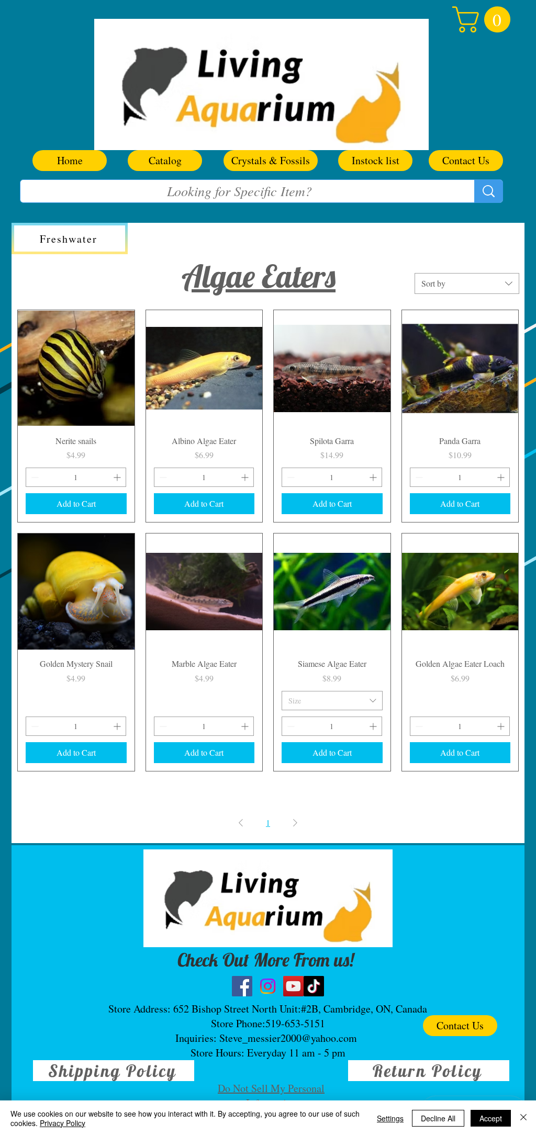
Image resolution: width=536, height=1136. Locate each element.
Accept (490, 1118)
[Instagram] (268, 986)
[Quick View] (76, 368)
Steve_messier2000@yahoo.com (288, 1038)
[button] (484, 19)
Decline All (438, 1118)
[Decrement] (33, 477)
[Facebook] (242, 986)
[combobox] (467, 283)
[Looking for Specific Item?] (488, 191)
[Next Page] (295, 822)
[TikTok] (314, 986)
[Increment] (118, 477)
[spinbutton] (75, 477)
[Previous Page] (240, 822)
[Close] (523, 1118)
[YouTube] (293, 986)
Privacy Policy (62, 1123)
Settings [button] (390, 1118)
